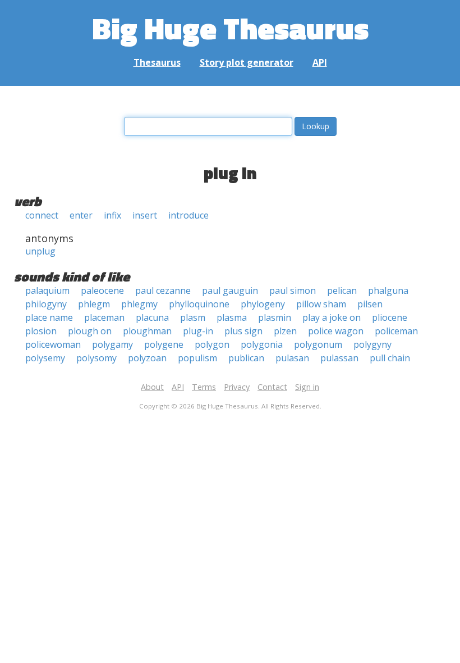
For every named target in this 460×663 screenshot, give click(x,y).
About (152, 387)
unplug (40, 251)
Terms (204, 387)
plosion (41, 331)
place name (49, 317)
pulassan (339, 358)
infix (112, 215)
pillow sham (321, 304)
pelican (342, 290)
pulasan (292, 358)
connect (41, 215)
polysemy (45, 358)
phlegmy (139, 304)
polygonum (318, 344)
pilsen (370, 304)
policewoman (53, 344)
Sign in (307, 387)
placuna (152, 317)
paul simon (292, 290)
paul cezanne (163, 290)
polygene (163, 344)
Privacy (237, 387)
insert (144, 215)
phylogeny (263, 304)
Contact (272, 387)
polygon (212, 344)
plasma (232, 317)
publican (246, 358)
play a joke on (331, 317)
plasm (192, 317)
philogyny (46, 304)
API (319, 62)
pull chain (390, 358)
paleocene (102, 290)
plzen (285, 331)
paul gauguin (230, 290)
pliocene (389, 317)
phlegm (94, 304)
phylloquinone (199, 304)
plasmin (274, 317)
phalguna (388, 290)
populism (197, 358)
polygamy (112, 344)
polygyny (372, 344)
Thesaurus (157, 62)
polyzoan (147, 358)
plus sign (243, 331)
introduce (188, 215)
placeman (104, 317)
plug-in (198, 331)
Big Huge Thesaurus (230, 27)
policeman (396, 331)
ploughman (147, 331)
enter (81, 215)
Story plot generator (246, 62)
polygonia (262, 344)
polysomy (96, 358)
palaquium (47, 290)
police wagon (336, 331)
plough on (90, 331)
